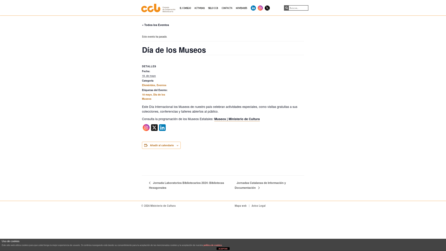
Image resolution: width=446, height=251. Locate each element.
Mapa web (241, 205)
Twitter (267, 7)
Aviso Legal (259, 205)
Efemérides (148, 85)
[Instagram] (146, 128)
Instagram (260, 7)
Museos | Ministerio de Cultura (237, 119)
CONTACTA (227, 8)
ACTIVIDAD (199, 8)
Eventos (161, 85)
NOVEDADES (241, 8)
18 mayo (147, 94)
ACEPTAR (223, 249)
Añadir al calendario (162, 145)
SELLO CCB (213, 8)
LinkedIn (253, 7)
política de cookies (212, 245)
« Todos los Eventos (155, 25)
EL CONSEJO (185, 8)
